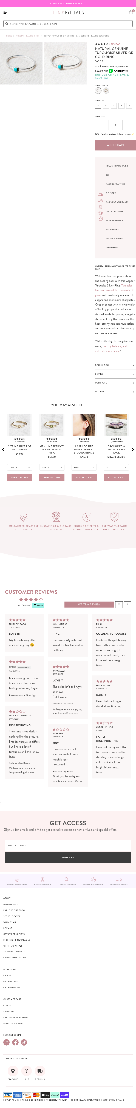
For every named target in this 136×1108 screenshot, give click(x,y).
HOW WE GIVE (10, 904)
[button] (102, 44)
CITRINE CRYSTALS (12, 945)
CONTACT (8, 1005)
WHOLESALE (9, 922)
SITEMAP (7, 928)
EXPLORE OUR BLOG (14, 910)
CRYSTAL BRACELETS (14, 934)
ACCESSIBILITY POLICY (56, 1100)
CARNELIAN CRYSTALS (14, 957)
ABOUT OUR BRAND (13, 1023)
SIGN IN (7, 975)
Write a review (89, 604)
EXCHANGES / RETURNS (15, 1017)
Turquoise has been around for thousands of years (114, 290)
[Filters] (119, 604)
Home (9, 36)
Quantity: (100, 116)
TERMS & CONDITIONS (32, 1100)
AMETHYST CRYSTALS (14, 951)
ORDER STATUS (11, 981)
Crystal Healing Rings (27, 36)
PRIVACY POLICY (11, 1100)
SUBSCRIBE (68, 857)
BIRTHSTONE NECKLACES (16, 939)
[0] (130, 12)
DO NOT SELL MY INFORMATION (85, 1100)
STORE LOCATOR (12, 916)
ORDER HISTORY (11, 987)
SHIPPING (8, 1011)
